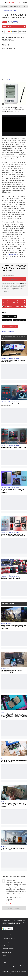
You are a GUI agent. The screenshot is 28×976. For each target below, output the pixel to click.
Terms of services (20, 283)
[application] (14, 124)
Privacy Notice (22, 285)
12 (17, 303)
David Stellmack (13, 21)
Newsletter (23, 31)
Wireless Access (7, 320)
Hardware (17, 320)
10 (10, 303)
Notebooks (5, 316)
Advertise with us (6, 952)
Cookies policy (5, 945)
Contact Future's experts (8, 938)
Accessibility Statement (8, 948)
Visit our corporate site (14, 923)
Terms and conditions (7, 935)
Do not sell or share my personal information (13, 966)
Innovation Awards (15, 6)
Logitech (13, 316)
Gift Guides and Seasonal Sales (9, 10)
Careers (4, 962)
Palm (9, 79)
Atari (23, 320)
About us (4, 955)
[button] (26, 2)
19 (24, 303)
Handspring (12, 254)
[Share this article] (3, 31)
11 (14, 303)
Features (4, 22)
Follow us (15, 31)
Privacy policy (5, 942)
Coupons (4, 959)
